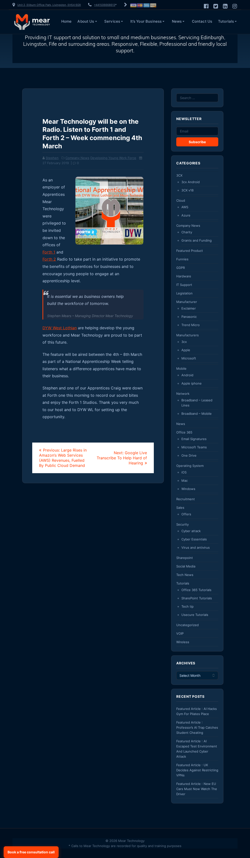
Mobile (181, 368)
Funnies (182, 259)
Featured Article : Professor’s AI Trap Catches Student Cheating (197, 727)
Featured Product (189, 251)
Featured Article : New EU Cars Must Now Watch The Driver (196, 789)
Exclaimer (188, 308)
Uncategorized (187, 625)
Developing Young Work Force (113, 158)
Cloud (180, 200)
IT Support (184, 285)
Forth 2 (49, 259)
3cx (184, 342)
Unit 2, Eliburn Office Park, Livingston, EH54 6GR (49, 5)
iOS (184, 472)
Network (182, 394)
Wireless (182, 642)
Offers (186, 514)
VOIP (180, 633)
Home (66, 21)
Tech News (184, 575)
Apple (185, 350)
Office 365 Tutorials (196, 590)
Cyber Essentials (194, 539)
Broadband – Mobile (196, 413)
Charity (186, 232)
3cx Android (190, 182)
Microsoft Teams (194, 447)
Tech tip (187, 606)
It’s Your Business (146, 21)
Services (112, 21)
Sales (180, 507)
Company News (77, 158)
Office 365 (184, 432)
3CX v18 (187, 190)
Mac (184, 480)
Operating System (190, 466)
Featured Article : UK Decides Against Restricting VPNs (197, 770)
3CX (179, 175)
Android (187, 375)
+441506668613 (104, 5)
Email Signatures (194, 439)
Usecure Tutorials (194, 615)
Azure (185, 215)
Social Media (185, 566)
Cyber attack (191, 531)
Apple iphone (191, 383)
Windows (188, 489)
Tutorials (226, 21)
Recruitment (185, 499)
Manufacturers (187, 335)
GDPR (180, 268)
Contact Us (202, 21)
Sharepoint (184, 558)
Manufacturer (186, 302)
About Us (85, 21)
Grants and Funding (196, 240)
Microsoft (188, 358)
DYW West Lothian (59, 327)
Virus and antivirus (195, 547)
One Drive (189, 455)
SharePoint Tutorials (196, 598)
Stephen (52, 158)
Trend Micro (190, 325)
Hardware (183, 276)
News (177, 21)
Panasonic (189, 317)
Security (182, 524)
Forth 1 (48, 252)
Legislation (184, 293)
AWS (184, 207)
